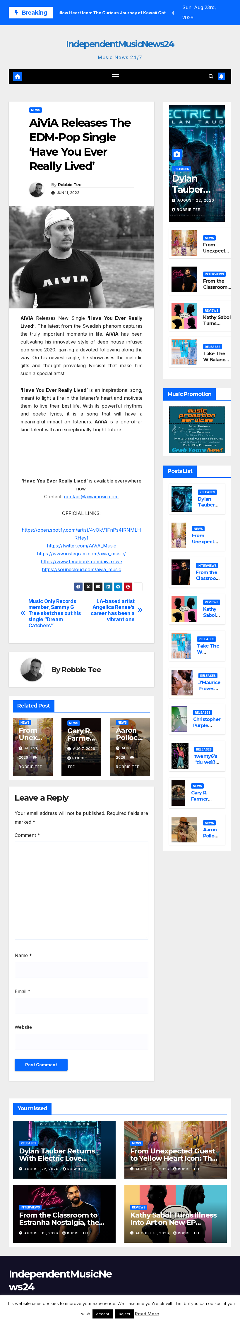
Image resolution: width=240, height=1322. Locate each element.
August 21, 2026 (153, 1169)
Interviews (214, 274)
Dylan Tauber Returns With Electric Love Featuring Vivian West (57, 1158)
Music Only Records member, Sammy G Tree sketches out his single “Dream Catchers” (54, 613)
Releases (181, 169)
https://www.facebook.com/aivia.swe (81, 561)
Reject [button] (124, 1313)
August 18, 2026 (153, 1233)
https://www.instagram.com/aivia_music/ (81, 554)
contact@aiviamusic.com (91, 496)
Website (23, 1027)
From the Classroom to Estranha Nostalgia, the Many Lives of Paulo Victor (64, 1222)
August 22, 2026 (195, 200)
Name (23, 955)
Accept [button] (102, 1313)
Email (22, 991)
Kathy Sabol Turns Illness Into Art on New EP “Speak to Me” (173, 1222)
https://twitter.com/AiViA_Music (81, 546)
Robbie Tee (70, 184)
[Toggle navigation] (115, 76)
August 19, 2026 (41, 1233)
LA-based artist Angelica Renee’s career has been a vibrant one (113, 610)
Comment (27, 835)
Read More (147, 1313)
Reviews (211, 310)
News (35, 110)
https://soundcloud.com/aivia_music (81, 569)
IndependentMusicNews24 (120, 44)
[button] (211, 76)
